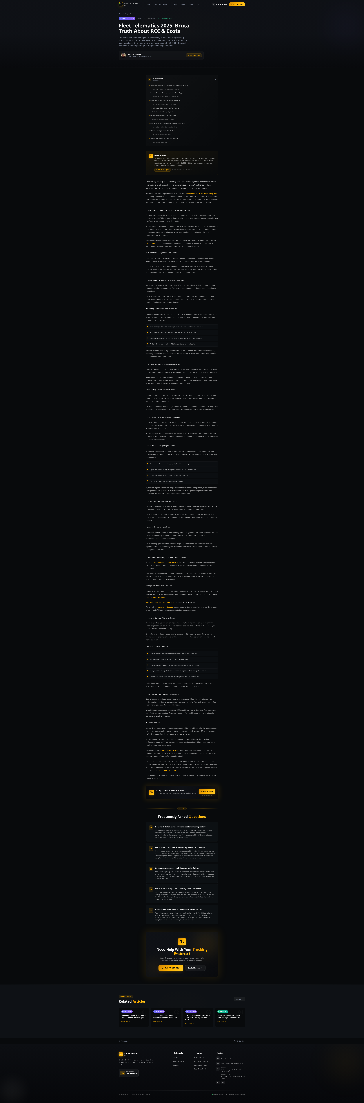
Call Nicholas (208, 791)
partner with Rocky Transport (169, 770)
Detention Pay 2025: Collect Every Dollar (202, 194)
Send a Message (194, 968)
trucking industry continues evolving (164, 562)
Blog (126, 14)
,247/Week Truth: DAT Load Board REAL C (161, 602)
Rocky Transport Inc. (153, 243)
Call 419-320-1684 (172, 968)
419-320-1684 (195, 55)
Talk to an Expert (163, 169)
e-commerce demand (165, 607)
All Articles (124, 1041)
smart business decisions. (156, 597)
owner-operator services (169, 750)
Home (120, 14)
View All (238, 999)
